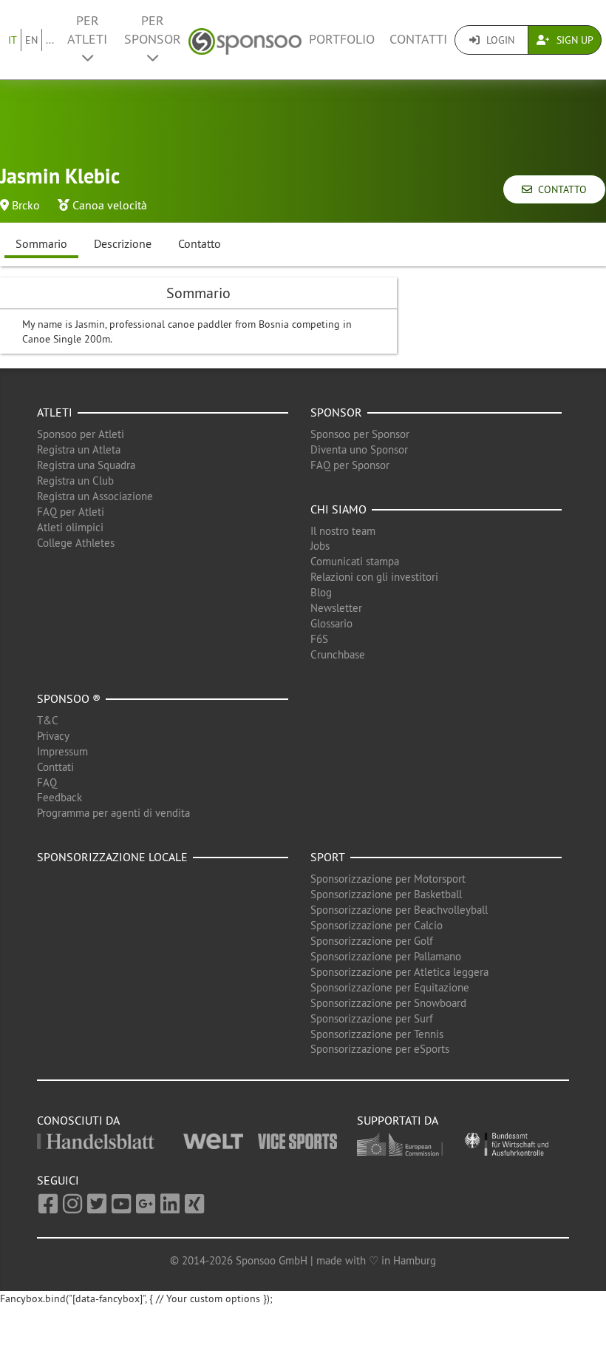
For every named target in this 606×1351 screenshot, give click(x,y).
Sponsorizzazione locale (112, 856)
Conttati (55, 767)
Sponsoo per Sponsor (359, 434)
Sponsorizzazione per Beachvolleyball (399, 910)
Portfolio (342, 39)
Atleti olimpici (70, 527)
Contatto (559, 189)
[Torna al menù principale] (245, 39)
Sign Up (573, 40)
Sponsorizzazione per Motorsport (388, 879)
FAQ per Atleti (70, 512)
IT (12, 40)
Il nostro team (342, 531)
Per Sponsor (152, 30)
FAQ (47, 782)
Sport (327, 856)
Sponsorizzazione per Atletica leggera (399, 972)
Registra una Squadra (86, 465)
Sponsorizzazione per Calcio (376, 925)
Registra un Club (75, 481)
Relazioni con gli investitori (374, 577)
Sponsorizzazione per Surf (371, 1018)
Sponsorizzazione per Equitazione (389, 987)
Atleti (54, 412)
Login (498, 40)
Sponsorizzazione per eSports (379, 1049)
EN (31, 40)
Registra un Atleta (78, 449)
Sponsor (336, 412)
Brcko (26, 205)
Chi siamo (338, 509)
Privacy (53, 736)
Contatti (418, 39)
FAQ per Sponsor (349, 465)
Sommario (41, 243)
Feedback (59, 797)
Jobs (320, 546)
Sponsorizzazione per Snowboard (388, 1003)
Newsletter (336, 608)
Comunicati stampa (354, 561)
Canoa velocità (109, 205)
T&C (47, 720)
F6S (319, 639)
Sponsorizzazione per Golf (371, 941)
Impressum (62, 751)
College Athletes (76, 543)
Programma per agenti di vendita (113, 813)
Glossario (331, 623)
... (50, 40)
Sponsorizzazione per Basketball (386, 894)
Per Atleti (87, 30)
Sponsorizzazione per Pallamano (385, 956)
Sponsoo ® (69, 698)
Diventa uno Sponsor (359, 449)
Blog (321, 592)
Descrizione (123, 243)
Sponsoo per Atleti (80, 434)
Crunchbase (337, 654)
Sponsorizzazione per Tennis (376, 1034)
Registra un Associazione (95, 496)
